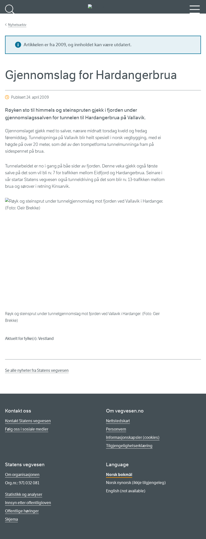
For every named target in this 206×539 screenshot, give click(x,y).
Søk (10, 17)
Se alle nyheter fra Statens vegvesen (37, 370)
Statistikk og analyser (23, 494)
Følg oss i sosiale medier (26, 429)
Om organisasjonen (22, 474)
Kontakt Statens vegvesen (28, 420)
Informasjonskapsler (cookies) (133, 437)
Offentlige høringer (22, 511)
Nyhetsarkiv (17, 24)
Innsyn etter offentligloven (28, 502)
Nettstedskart (118, 420)
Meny (195, 17)
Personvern (116, 429)
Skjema (11, 519)
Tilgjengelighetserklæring (129, 445)
